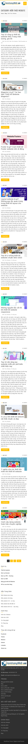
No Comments (24, 20)
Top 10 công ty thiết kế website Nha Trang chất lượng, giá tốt (11, 37)
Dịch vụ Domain (5, 573)
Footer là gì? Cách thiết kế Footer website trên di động (12, 148)
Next (19, 561)
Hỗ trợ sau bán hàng (6, 584)
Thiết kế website (5, 570)
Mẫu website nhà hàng (6, 598)
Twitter (3, 636)
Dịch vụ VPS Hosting (6, 691)
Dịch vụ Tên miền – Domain (7, 687)
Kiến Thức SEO (5, 41)
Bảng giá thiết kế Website (8, 581)
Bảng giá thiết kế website (7, 681)
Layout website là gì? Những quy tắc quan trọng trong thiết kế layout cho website (12, 202)
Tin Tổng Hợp (4, 623)
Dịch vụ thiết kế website (6, 689)
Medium (3, 639)
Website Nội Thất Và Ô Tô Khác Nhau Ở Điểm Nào (13, 704)
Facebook (3, 634)
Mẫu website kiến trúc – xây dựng (9, 606)
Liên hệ (3, 697)
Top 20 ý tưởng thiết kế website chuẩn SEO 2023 (11, 257)
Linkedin (3, 645)
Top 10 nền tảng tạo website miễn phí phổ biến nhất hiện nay (12, 364)
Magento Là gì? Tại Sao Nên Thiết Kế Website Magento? (11, 94)
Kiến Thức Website (14, 41)
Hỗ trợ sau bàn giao (6, 695)
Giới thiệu (3, 693)
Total (15, 741)
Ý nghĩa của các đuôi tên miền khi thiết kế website (11, 470)
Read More (5, 73)
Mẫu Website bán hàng (7, 595)
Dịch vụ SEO (4, 578)
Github (3, 642)
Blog (2, 626)
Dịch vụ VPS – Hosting (7, 576)
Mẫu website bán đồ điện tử (8, 603)
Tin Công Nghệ (4, 620)
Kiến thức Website (5, 614)
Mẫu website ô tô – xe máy (8, 601)
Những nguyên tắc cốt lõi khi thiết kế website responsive (11, 310)
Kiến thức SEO (5, 617)
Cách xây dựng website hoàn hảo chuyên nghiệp (11, 523)
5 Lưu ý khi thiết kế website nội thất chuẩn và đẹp (12, 418)
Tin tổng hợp (13, 260)
